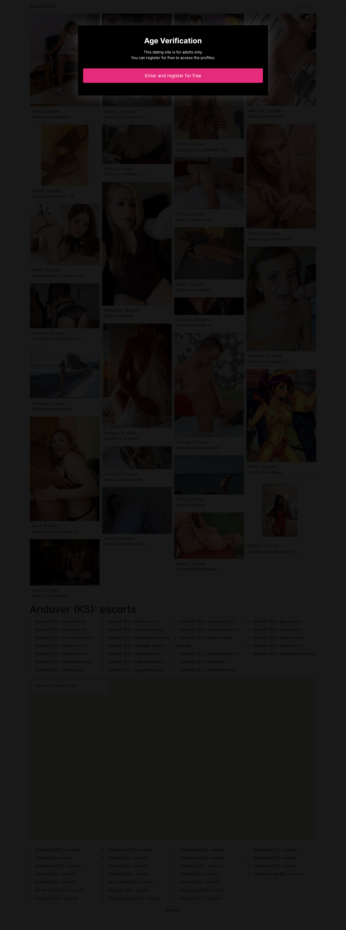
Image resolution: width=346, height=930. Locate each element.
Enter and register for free (173, 75)
